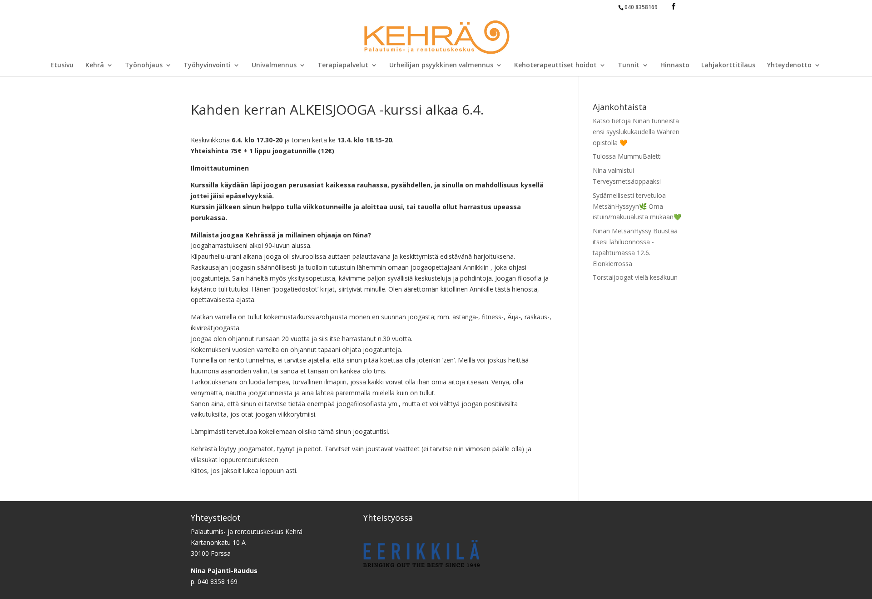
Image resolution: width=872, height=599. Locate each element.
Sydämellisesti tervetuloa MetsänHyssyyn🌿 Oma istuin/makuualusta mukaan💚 (637, 206)
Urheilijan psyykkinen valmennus (441, 65)
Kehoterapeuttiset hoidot (555, 65)
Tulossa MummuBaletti (627, 156)
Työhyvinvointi (207, 65)
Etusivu (62, 65)
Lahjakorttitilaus (728, 65)
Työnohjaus (144, 65)
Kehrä (94, 65)
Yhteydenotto (789, 65)
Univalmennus (274, 65)
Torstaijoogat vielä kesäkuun (635, 277)
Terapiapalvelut (342, 65)
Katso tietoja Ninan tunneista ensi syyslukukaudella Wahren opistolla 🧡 (636, 131)
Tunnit (628, 65)
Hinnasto (674, 65)
